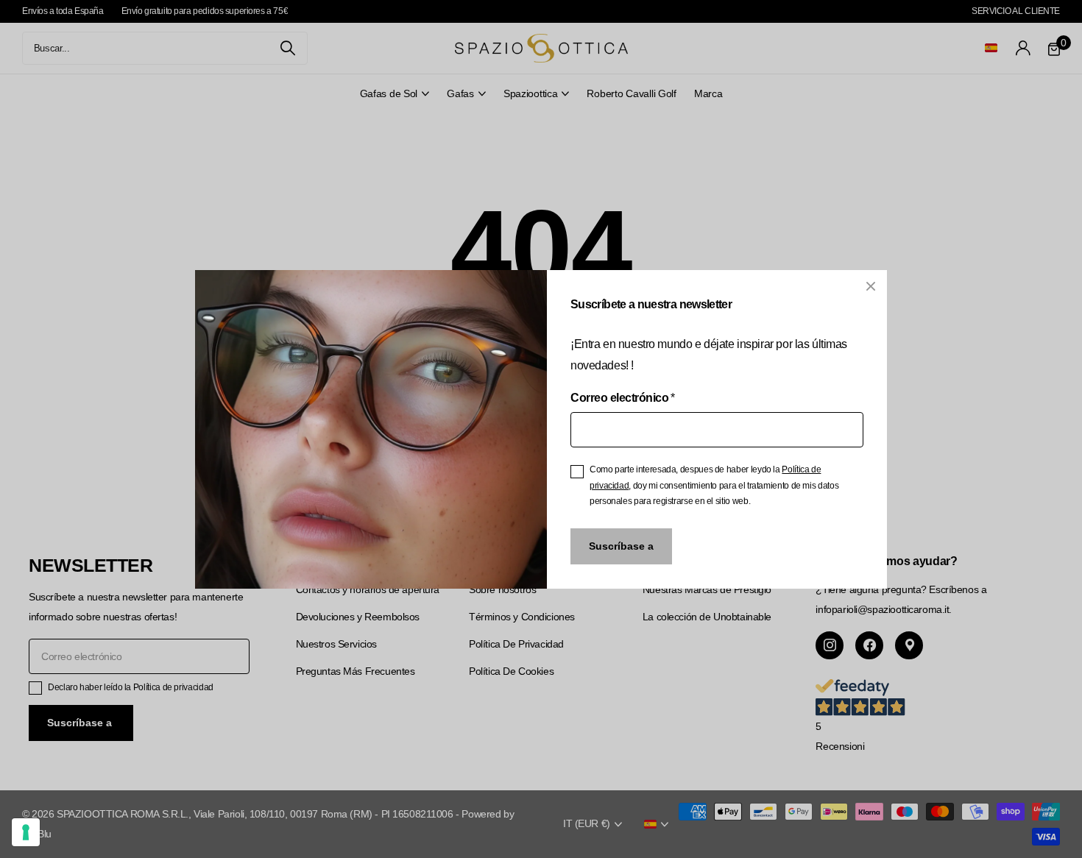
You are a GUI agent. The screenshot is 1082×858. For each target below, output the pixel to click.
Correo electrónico (622, 397)
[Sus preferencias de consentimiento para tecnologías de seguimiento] (26, 832)
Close (871, 286)
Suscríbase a (621, 545)
